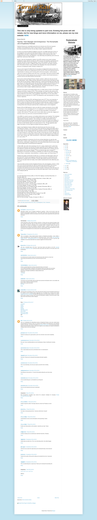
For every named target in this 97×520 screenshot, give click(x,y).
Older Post (57, 497)
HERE (26, 35)
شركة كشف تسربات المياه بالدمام (27, 471)
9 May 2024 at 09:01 (30, 393)
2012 (66, 165)
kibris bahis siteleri (24, 309)
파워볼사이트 (23, 431)
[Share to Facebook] (36, 200)
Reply (22, 216)
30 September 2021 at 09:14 (32, 234)
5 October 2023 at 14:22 (27, 320)
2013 (66, 149)
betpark (22, 306)
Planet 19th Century (68, 184)
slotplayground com (25, 370)
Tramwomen (48, 202)
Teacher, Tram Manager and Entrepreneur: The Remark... (72, 161)
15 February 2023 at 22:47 (28, 302)
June (67, 157)
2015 (66, 145)
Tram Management (39, 202)
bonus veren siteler (24, 312)
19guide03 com (24, 355)
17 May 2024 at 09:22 (31, 416)
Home (38, 497)
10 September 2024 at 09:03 (31, 454)
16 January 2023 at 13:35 (31, 289)
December (68, 150)
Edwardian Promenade (68, 180)
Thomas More (23, 234)
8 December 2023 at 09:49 (34, 340)
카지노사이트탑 (24, 416)
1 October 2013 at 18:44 (31, 220)
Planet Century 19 (67, 185)
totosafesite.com (24, 385)
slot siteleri (23, 303)
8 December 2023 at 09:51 (32, 362)
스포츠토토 (23, 273)
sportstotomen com (25, 347)
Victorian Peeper (67, 194)
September (68, 155)
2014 (66, 147)
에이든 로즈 (23, 454)
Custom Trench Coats (44, 324)
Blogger (53, 510)
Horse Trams (33, 202)
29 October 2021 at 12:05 (31, 245)
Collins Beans (67, 177)
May (67, 159)
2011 (66, 167)
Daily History (66, 178)
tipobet (22, 307)
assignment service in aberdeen (27, 294)
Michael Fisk (23, 245)
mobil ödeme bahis (24, 313)
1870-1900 (22, 202)
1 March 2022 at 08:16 (30, 278)
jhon (21, 320)
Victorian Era (66, 193)
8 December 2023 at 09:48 (32, 332)
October (67, 154)
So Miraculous (67, 187)
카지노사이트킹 (24, 424)
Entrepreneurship (28, 202)
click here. (69, 75)
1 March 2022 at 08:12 (31, 255)
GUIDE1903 (23, 278)
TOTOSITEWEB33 (24, 265)
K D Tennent (23, 209)
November (68, 152)
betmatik (22, 308)
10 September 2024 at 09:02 (31, 439)
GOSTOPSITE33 (24, 255)
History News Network (68, 181)
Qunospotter (66, 175)
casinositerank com (25, 340)
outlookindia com (24, 378)
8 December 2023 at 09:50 (32, 355)
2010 (66, 169)
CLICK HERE (71, 140)
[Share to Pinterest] (37, 200)
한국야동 (22, 284)
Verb (65, 191)
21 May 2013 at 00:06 (30, 209)
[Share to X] (35, 200)
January (67, 163)
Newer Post (20, 497)
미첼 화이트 (23, 439)
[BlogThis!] (33, 200)
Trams (44, 202)
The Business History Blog (69, 188)
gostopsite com (24, 332)
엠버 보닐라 (23, 446)
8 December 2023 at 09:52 (33, 378)
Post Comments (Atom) (27, 499)
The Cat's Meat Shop (68, 190)
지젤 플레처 (23, 461)
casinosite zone (24, 362)
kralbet (22, 305)
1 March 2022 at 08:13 (32, 265)
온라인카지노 (23, 409)
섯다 (21, 259)
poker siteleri (23, 311)
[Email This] (32, 200)
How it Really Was (68, 183)
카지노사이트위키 (24, 401)
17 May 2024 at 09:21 (32, 401)
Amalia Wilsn (23, 289)
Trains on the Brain (68, 174)
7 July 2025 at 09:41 (30, 469)
